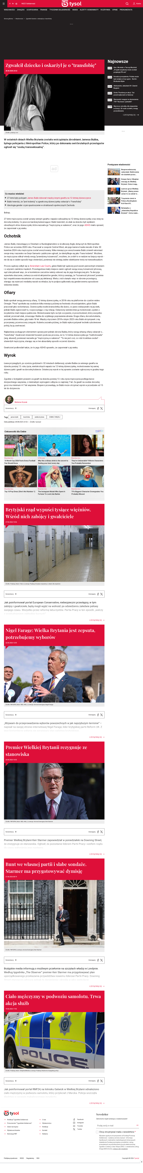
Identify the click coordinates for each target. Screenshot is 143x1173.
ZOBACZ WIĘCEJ (54, 417)
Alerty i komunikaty (89, 9)
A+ (13, 3)
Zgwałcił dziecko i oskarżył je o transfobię (39, 18)
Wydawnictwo (46, 1123)
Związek (20, 9)
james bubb (14, 417)
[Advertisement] (71, 40)
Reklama (45, 1134)
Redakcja (45, 1127)
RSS (38, 1158)
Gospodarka (32, 9)
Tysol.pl (136, 1158)
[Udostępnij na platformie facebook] (98, 408)
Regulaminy (30, 1158)
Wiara (75, 9)
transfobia (26, 417)
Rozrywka (105, 9)
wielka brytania (39, 417)
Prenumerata (126, 9)
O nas (44, 1120)
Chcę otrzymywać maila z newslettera (117, 1131)
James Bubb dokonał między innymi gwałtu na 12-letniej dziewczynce (59, 198)
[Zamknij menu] (4, 3)
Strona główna (8, 18)
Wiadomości (9, 9)
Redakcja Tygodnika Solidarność (17, 1120)
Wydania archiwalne (13, 1130)
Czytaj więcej (129, 115)
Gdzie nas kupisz (12, 1127)
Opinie (115, 9)
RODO (22, 1158)
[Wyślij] (137, 1125)
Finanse (43, 9)
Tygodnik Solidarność (59, 9)
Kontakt (44, 1130)
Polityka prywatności (10, 1158)
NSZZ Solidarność (28, 3)
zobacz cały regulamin (120, 1149)
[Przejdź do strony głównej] (69, 3)
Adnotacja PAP (12, 1134)
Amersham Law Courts (40, 266)
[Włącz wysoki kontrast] (16, 3)
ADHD (87, 225)
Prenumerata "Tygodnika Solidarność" (19, 1123)
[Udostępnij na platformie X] (101, 408)
